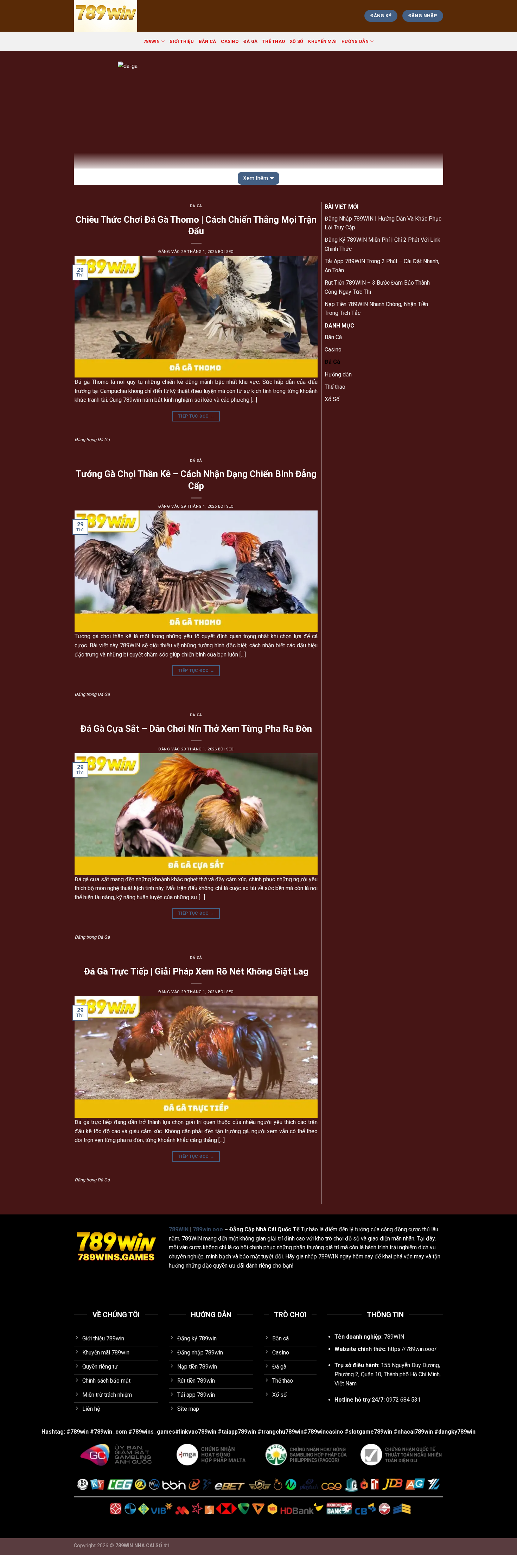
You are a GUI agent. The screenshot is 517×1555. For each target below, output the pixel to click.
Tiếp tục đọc (196, 416)
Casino (229, 41)
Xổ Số (296, 41)
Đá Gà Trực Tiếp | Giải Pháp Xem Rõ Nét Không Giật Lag (196, 971)
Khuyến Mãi (322, 41)
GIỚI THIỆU (182, 41)
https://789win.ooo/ (412, 1349)
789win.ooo (208, 1229)
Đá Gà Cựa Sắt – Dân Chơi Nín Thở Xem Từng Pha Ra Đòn (196, 728)
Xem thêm (255, 178)
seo (230, 251)
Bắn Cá (207, 41)
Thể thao (273, 41)
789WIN (151, 41)
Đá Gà (250, 41)
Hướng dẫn (355, 41)
